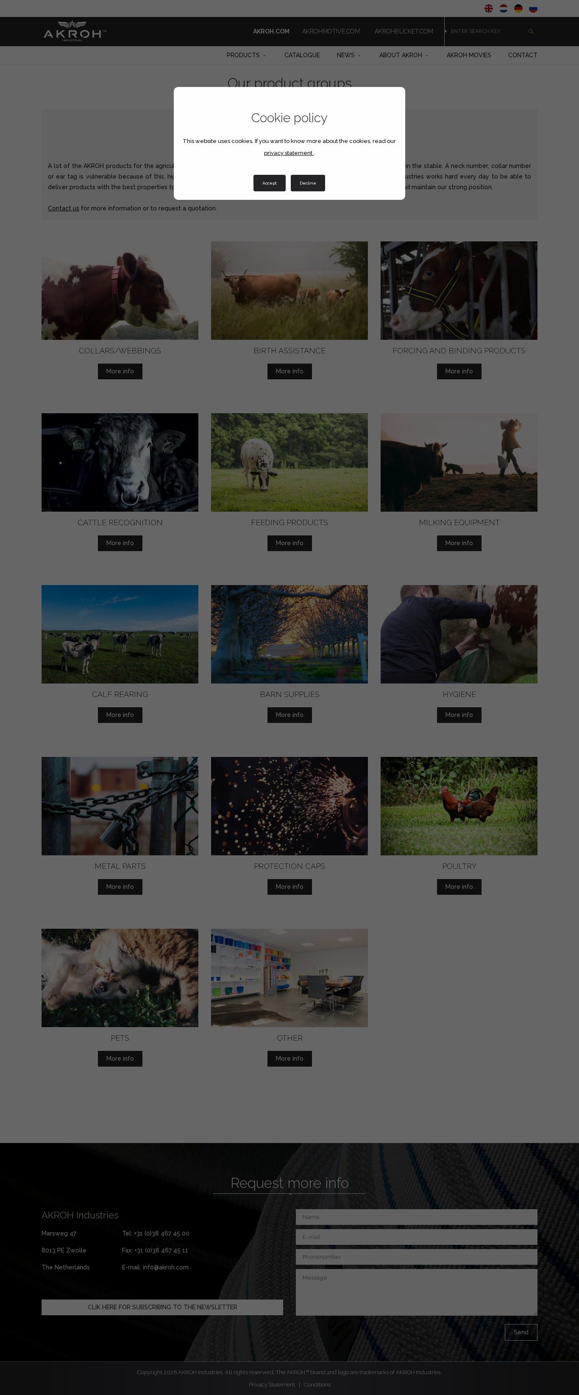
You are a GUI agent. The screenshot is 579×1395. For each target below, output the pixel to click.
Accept (269, 183)
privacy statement (289, 153)
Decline (308, 183)
